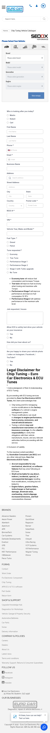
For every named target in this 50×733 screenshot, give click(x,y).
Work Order (6, 573)
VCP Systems (30, 545)
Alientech (5, 523)
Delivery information (10, 631)
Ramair (28, 526)
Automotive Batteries (10, 618)
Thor (27, 536)
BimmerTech (7, 532)
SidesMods (29, 529)
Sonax (27, 532)
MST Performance (9, 552)
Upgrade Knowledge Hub (12, 605)
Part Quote (6, 591)
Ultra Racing (30, 542)
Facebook (8, 673)
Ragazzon (29, 523)
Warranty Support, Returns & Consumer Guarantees (22, 663)
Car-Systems (7, 536)
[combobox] (21, 19)
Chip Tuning (6, 582)
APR (3, 529)
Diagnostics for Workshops (12, 609)
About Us (5, 649)
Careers (5, 641)
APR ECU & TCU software (12, 587)
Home (5, 31)
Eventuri (5, 542)
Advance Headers (9, 516)
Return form (6, 596)
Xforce (28, 555)
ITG (3, 549)
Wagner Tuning (31, 552)
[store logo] (15, 9)
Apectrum (6, 526)
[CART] (43, 6)
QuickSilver (29, 519)
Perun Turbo (7, 558)
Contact (5, 569)
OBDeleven (6, 555)
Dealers (5, 645)
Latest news (6, 654)
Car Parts (5, 623)
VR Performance (32, 549)
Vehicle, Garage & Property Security (16, 614)
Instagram (8, 678)
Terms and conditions (10, 658)
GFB (3, 545)
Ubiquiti (28, 539)
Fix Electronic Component (12, 578)
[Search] (44, 19)
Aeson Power (7, 519)
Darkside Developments (11, 539)
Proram (28, 516)
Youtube (7, 683)
